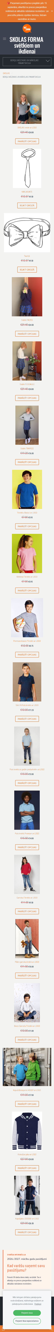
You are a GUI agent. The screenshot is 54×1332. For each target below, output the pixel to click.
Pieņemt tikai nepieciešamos (27, 1321)
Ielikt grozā (27, 205)
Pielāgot (37, 1304)
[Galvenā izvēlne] (4, 39)
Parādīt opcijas (27, 141)
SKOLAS (6, 73)
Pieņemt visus (27, 1313)
